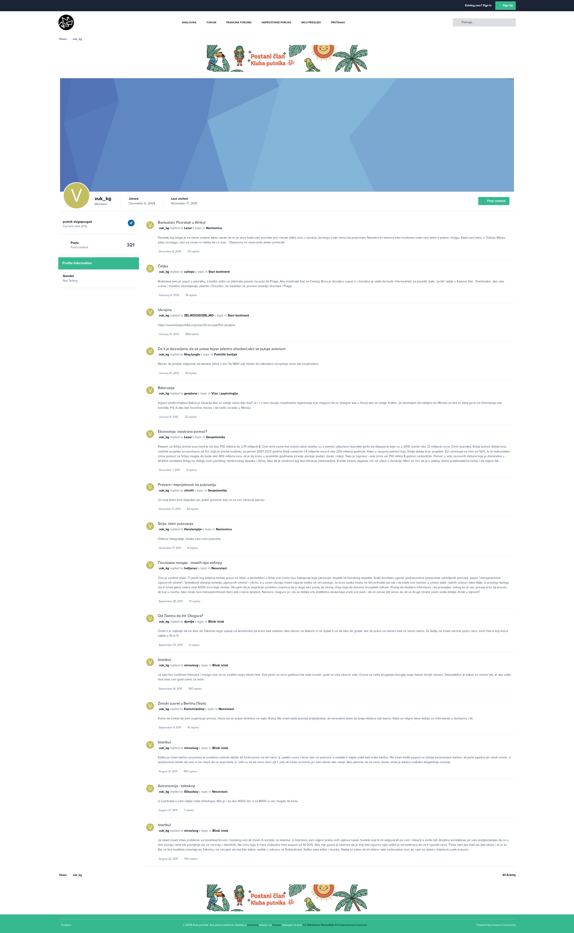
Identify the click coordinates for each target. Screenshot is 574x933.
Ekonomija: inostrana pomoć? (182, 431)
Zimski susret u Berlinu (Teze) (182, 703)
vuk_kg (164, 228)
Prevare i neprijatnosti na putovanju (187, 485)
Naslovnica (214, 228)
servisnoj (252, 925)
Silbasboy (191, 792)
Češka (163, 266)
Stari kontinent (219, 272)
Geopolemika (215, 437)
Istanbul (164, 660)
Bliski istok (216, 621)
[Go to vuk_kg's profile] (150, 225)
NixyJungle (192, 354)
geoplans (190, 393)
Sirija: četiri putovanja (175, 524)
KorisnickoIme (194, 709)
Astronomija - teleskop (176, 786)
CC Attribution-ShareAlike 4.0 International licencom (334, 925)
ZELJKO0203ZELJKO (199, 315)
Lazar (188, 228)
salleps (189, 272)
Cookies (66, 925)
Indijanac (190, 568)
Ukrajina (165, 310)
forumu (276, 925)
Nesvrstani (219, 568)
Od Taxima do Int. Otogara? (180, 616)
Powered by (496, 925)
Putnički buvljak (225, 354)
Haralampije (193, 529)
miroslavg (191, 665)
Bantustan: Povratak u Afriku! (182, 222)
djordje (189, 621)
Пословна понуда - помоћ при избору (190, 563)
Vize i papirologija (224, 393)
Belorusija (166, 388)
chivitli (189, 490)
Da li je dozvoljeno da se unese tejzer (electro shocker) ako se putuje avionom (222, 349)
